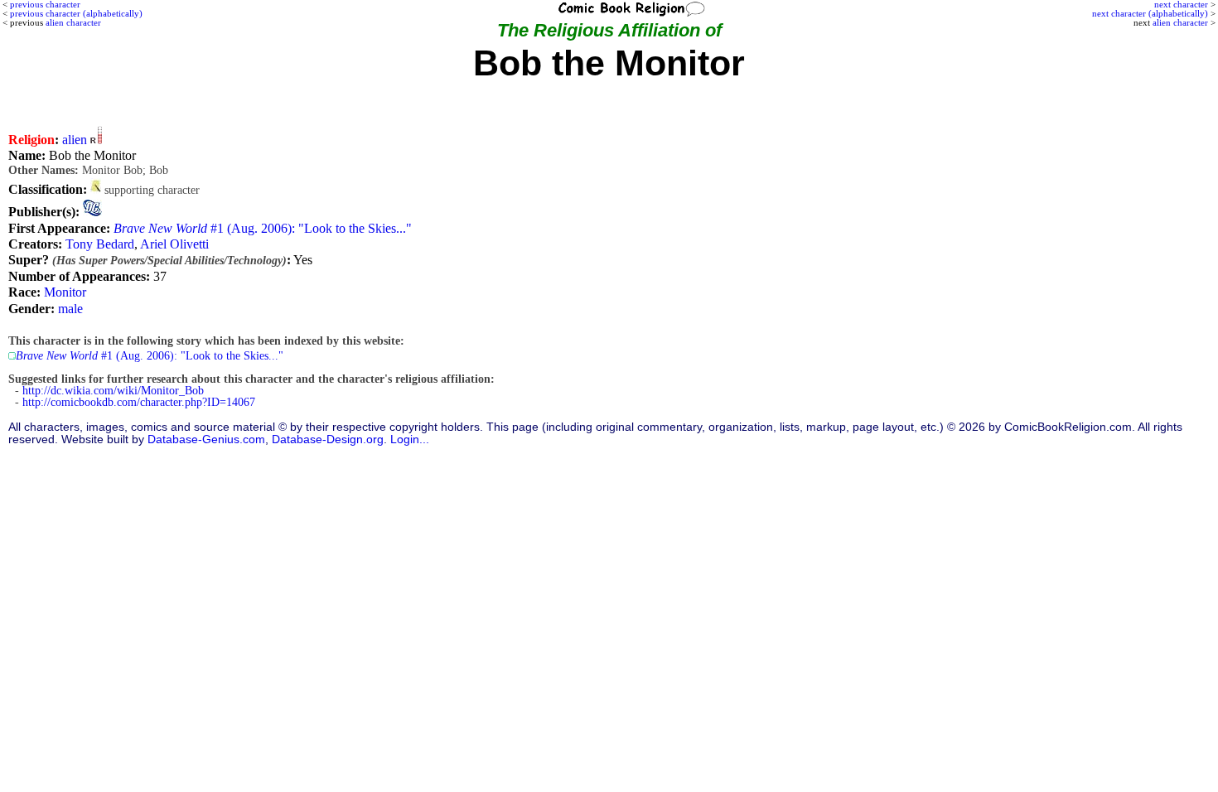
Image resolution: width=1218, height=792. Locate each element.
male (70, 309)
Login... (409, 439)
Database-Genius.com (206, 439)
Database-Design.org (328, 439)
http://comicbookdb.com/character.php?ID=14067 (138, 402)
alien (74, 140)
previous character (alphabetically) (76, 13)
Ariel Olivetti (174, 244)
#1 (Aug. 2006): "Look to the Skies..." (263, 228)
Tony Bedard (99, 244)
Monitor (65, 292)
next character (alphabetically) (1150, 13)
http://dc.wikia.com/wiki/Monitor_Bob (113, 390)
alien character (1180, 22)
